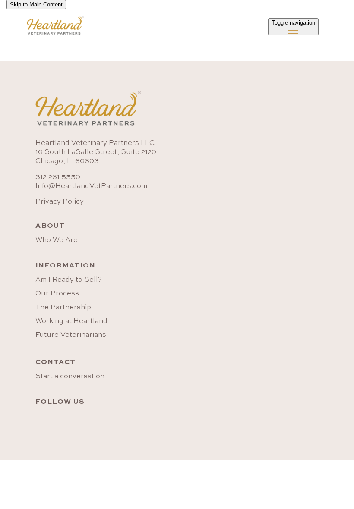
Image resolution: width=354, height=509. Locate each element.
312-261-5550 (57, 177)
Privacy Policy (59, 201)
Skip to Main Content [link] (36, 4)
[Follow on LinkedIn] (39, 420)
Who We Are (56, 240)
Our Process (57, 293)
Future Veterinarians (70, 335)
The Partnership (63, 307)
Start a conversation (69, 376)
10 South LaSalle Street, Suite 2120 (95, 152)
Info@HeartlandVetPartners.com (91, 186)
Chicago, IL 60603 (67, 161)
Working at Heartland (71, 321)
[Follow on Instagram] (58, 420)
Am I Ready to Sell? (68, 279)
